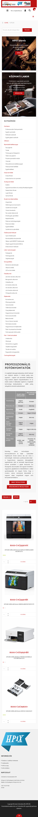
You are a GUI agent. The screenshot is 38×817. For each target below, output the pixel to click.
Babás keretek (9, 319)
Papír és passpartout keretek (13, 329)
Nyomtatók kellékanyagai (11, 144)
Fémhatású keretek (11, 324)
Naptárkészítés (10, 219)
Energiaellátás (8, 262)
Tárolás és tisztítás (11, 349)
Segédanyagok (10, 259)
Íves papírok (9, 148)
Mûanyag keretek (10, 302)
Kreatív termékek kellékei (11, 199)
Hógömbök (9, 202)
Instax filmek (9, 176)
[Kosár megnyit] (34, 9)
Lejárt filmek (9, 193)
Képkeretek (7, 296)
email (2, 788)
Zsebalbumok (9, 282)
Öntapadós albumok (11, 293)
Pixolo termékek (10, 224)
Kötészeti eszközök (11, 135)
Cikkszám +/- (7, 497)
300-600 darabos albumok (13, 277)
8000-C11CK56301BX (19, 652)
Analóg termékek (9, 182)
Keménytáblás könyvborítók (13, 239)
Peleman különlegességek (13, 221)
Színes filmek (9, 196)
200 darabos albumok (12, 290)
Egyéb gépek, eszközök (12, 138)
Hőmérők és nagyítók (12, 344)
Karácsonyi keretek (11, 316)
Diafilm (8, 185)
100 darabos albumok (12, 288)
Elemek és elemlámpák (12, 265)
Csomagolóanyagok (9, 355)
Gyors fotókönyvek (11, 236)
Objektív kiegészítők (11, 347)
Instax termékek (8, 173)
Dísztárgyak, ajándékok (12, 216)
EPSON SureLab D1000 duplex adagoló (19, 711)
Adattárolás (9, 339)
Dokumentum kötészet (12, 247)
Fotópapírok (9, 253)
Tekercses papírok (11, 156)
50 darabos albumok (11, 285)
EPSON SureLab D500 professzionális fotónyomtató (19, 657)
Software (6, 141)
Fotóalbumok (7, 274)
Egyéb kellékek (10, 169)
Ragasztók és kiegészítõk (12, 352)
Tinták (7, 150)
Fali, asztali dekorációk (12, 213)
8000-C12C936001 (19, 707)
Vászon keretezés (10, 210)
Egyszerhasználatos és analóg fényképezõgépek (19, 188)
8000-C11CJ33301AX (19, 545)
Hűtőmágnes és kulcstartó (13, 205)
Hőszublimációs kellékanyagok (14, 164)
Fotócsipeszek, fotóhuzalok (13, 332)
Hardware (7, 126)
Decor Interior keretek (12, 321)
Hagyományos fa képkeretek (13, 327)
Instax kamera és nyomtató (13, 179)
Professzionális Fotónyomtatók (14, 129)
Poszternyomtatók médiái (13, 159)
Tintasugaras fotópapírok (12, 153)
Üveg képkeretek (10, 310)
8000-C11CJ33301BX (19, 600)
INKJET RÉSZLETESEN (18, 482)
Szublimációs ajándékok (12, 229)
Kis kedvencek (10, 300)
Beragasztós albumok (12, 280)
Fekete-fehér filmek (11, 190)
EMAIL (19, 53)
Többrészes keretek (11, 308)
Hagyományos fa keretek (12, 313)
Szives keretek (9, 305)
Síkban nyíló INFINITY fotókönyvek (15, 241)
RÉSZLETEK (18, 93)
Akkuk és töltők (10, 268)
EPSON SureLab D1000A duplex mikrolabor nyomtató (19, 550)
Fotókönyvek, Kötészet (10, 233)
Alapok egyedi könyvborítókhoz (14, 244)
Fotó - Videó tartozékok (10, 335)
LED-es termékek (10, 270)
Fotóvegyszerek (10, 256)
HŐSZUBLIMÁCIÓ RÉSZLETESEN (19, 487)
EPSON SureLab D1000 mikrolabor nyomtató (19, 604)
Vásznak (8, 161)
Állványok (8, 341)
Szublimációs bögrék (11, 208)
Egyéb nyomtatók (10, 132)
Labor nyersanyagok (9, 250)
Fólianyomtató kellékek (12, 167)
